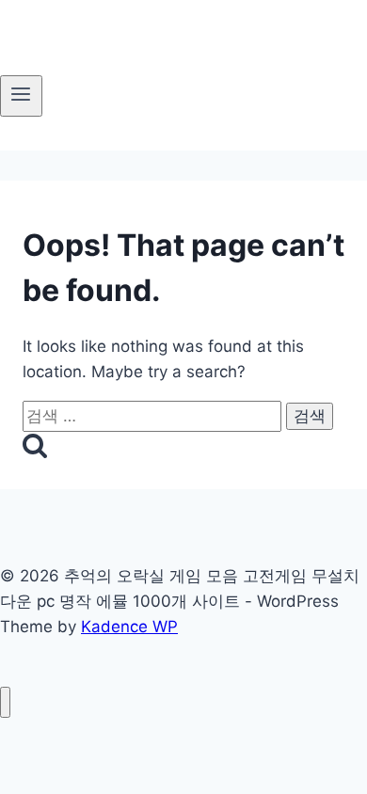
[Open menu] (21, 96)
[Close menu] (5, 702)
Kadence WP (129, 626)
